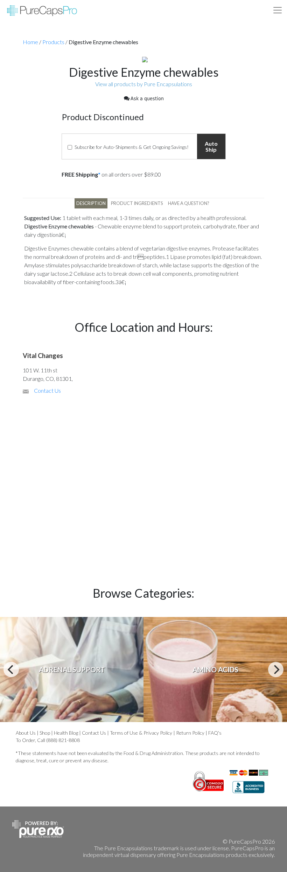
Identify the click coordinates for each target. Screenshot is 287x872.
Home (30, 42)
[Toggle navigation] (277, 10)
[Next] (276, 669)
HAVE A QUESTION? (188, 203)
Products (53, 42)
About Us (26, 733)
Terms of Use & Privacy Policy (141, 733)
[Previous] (11, 669)
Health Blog (66, 733)
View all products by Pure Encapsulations (143, 84)
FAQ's (215, 733)
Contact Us (47, 390)
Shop (45, 733)
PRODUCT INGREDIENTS (137, 203)
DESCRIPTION (91, 203)
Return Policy (190, 733)
